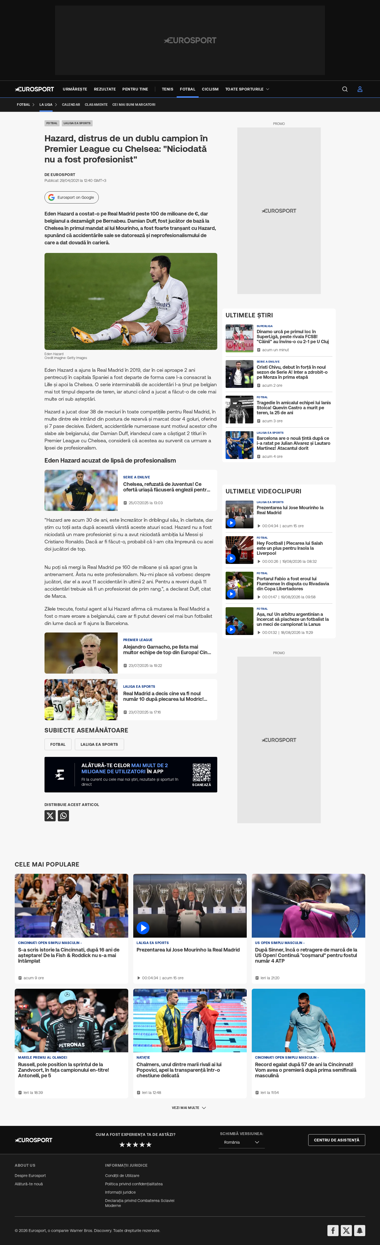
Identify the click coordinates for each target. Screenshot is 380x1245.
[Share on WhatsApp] (63, 815)
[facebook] (333, 1230)
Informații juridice (120, 1192)
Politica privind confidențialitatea (134, 1184)
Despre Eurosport (30, 1175)
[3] (135, 1144)
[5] (148, 1144)
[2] (128, 1144)
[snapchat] (359, 1230)
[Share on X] (50, 815)
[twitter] (346, 1230)
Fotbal (52, 123)
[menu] (345, 89)
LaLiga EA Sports (77, 123)
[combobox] (242, 1142)
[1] (122, 1144)
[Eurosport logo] (34, 89)
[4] (142, 1144)
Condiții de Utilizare (122, 1175)
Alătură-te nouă (29, 1184)
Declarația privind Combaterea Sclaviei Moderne (139, 1203)
